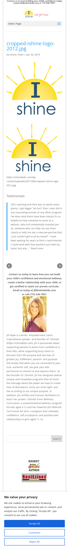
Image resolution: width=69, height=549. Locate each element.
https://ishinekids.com (19, 343)
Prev (9, 266)
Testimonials (16, 196)
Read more (37, 248)
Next (59, 266)
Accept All (34, 523)
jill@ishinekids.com (45, 290)
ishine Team (17, 54)
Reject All (34, 541)
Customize (34, 532)
